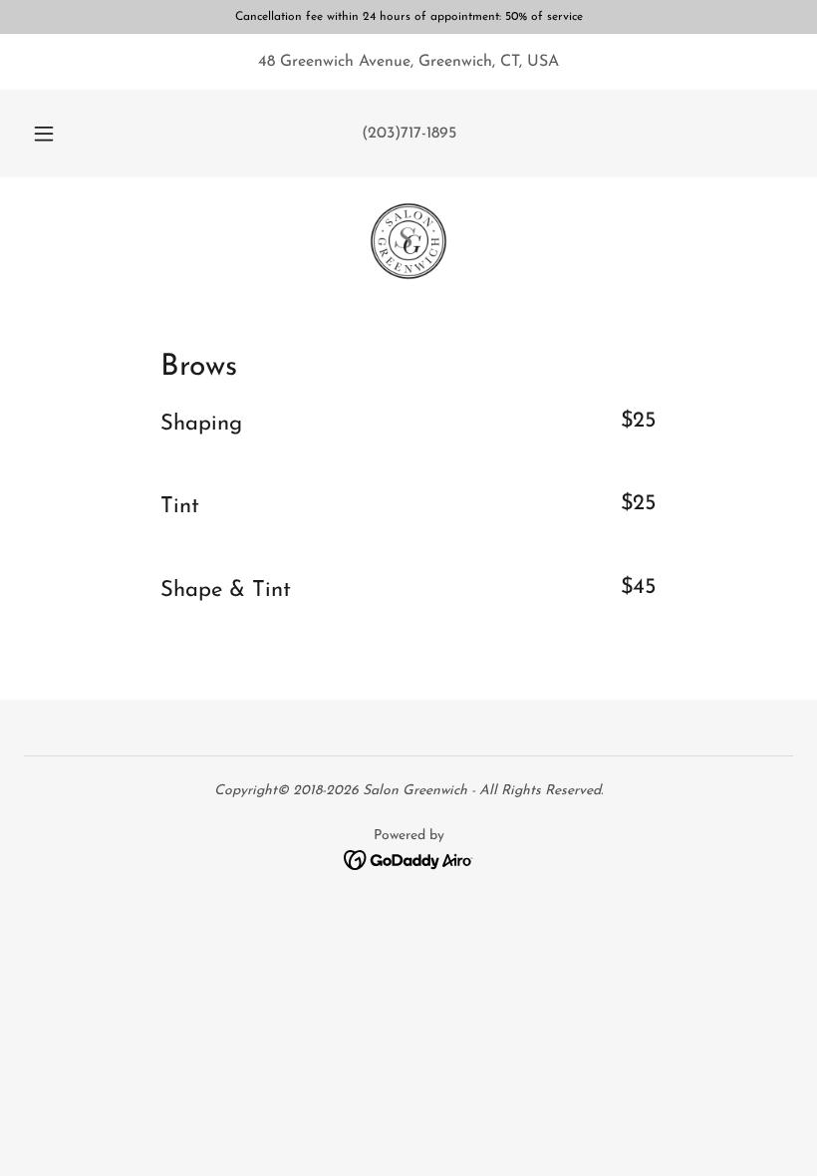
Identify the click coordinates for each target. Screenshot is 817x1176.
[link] (408, 241)
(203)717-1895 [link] (409, 134)
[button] (58, 133)
